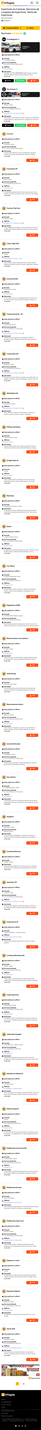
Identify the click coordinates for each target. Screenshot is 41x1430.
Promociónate (4, 1413)
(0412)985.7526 (8, 188)
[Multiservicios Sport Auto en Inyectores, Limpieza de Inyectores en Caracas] (4, 1221)
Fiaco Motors (11, 777)
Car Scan (10, 134)
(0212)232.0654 (8, 1310)
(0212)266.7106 (17, 113)
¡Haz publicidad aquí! (6, 1402)
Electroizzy (10, 496)
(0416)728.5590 (8, 333)
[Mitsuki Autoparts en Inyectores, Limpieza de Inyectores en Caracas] (4, 1109)
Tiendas (3, 1407)
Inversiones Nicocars (14, 851)
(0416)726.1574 (8, 901)
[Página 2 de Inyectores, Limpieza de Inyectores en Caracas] (23, 1384)
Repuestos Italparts (13, 1291)
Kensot (9, 526)
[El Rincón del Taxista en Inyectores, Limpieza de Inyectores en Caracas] (4, 427)
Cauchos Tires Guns (13, 208)
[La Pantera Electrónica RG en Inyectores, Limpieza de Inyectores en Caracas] (4, 955)
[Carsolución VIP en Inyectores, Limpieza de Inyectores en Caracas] (4, 169)
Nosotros (3, 1399)
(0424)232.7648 (17, 373)
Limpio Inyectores (13, 995)
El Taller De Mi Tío (13, 460)
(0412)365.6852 (8, 69)
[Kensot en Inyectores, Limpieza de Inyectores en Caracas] (4, 526)
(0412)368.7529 (8, 1053)
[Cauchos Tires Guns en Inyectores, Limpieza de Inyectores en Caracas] (4, 208)
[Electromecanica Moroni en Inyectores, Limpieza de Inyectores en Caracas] (4, 704)
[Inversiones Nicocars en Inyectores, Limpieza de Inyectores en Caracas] (4, 851)
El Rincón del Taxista (13, 427)
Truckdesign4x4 (12, 39)
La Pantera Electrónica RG (15, 955)
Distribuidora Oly (12, 393)
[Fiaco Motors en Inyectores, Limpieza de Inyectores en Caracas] (4, 777)
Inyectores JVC (12, 882)
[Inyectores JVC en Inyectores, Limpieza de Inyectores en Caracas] (4, 882)
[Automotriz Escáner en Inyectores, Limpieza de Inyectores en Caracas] (4, 744)
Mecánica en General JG (15, 1073)
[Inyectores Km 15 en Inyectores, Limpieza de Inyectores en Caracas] (4, 922)
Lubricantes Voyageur (14, 1034)
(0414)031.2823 (8, 1240)
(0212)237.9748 (8, 723)
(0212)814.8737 (8, 796)
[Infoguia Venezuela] (7, 2)
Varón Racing (11, 674)
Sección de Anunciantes (7, 1416)
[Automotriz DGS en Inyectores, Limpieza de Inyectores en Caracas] (4, 279)
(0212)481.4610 (17, 1240)
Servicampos (11, 89)
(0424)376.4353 (8, 1128)
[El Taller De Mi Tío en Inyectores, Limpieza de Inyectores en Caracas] (4, 460)
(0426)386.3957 (8, 113)
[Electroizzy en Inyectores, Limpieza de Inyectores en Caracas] (4, 496)
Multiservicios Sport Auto (15, 1221)
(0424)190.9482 (17, 1088)
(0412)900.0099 (8, 294)
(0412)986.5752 (8, 373)
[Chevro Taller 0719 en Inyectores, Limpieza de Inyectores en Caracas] (4, 244)
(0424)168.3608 (8, 258)
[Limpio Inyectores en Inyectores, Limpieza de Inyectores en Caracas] (4, 995)
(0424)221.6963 (8, 546)
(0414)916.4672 (8, 653)
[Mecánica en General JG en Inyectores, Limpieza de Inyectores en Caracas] (4, 1074)
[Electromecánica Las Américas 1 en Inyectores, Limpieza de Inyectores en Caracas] (4, 638)
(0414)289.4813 (8, 1088)
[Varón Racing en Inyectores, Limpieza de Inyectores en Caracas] (4, 674)
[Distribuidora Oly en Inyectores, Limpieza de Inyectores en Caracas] (4, 393)
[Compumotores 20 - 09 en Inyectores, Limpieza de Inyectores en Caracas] (4, 314)
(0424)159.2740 (8, 585)
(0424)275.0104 (8, 1348)
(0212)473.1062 (17, 333)
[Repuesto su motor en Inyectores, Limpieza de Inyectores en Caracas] (4, 1260)
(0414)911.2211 (8, 1167)
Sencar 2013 (11, 1329)
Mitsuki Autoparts (13, 1109)
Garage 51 (10, 817)
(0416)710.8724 (17, 1348)
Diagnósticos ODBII (13, 605)
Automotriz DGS (12, 279)
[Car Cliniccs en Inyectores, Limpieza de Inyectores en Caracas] (4, 566)
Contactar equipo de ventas (8, 1411)
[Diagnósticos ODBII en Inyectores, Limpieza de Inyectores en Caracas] (4, 605)
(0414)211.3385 (17, 258)
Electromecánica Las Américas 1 (17, 638)
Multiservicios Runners (14, 1187)
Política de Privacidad (32, 1420)
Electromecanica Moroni (15, 704)
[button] (30, 28)
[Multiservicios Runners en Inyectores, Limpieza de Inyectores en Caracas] (4, 1187)
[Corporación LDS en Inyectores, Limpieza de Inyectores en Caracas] (4, 354)
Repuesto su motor (13, 1260)
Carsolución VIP (12, 169)
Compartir (6, 21)
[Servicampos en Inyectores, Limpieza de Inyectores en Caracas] (4, 89)
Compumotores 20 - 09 (15, 314)
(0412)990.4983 (8, 1202)
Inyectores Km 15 (12, 922)
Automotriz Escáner (13, 744)
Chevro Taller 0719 (13, 244)
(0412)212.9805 (17, 937)
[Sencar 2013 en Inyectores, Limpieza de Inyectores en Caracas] (4, 1329)
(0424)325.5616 (17, 223)
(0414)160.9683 (8, 1014)
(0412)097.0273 (8, 223)
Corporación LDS (12, 354)
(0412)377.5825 (8, 475)
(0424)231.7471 (17, 901)
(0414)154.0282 (8, 408)
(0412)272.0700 (8, 442)
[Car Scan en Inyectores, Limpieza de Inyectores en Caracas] (4, 134)
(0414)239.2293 (17, 1202)
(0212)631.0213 (17, 408)
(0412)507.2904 (8, 937)
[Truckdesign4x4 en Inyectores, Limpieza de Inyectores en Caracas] (4, 39)
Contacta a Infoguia (6, 1404)
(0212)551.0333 (8, 974)
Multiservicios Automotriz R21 (17, 1148)
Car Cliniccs (11, 566)
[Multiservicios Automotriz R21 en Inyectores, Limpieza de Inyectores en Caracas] (4, 1148)
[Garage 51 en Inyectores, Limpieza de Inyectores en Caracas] (4, 817)
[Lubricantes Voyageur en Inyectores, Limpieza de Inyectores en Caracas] (4, 1034)
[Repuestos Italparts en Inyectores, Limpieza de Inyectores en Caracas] (4, 1291)
